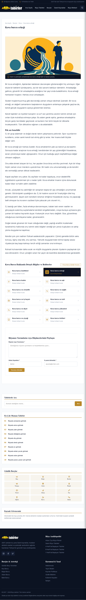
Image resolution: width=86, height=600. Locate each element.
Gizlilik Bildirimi (50, 574)
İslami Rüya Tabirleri (52, 543)
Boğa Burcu (6, 572)
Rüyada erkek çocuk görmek (18, 451)
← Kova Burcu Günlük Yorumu (70, 265)
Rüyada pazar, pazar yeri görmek (19, 460)
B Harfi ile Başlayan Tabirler (55, 549)
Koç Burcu (5, 568)
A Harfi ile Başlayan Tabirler (55, 546)
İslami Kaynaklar (59, 8)
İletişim (48, 581)
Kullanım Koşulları (51, 578)
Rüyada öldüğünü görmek (17, 434)
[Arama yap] (82, 8)
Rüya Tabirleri (39, 8)
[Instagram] (3, 553)
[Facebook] (8, 553)
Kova (20, 23)
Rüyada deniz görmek (15, 442)
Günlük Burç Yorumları (9, 565)
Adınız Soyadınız (14, 360)
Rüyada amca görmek (15, 425)
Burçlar (49, 8)
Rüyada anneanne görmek (17, 421)
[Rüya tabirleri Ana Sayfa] (12, 7)
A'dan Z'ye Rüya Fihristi (53, 540)
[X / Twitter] (13, 553)
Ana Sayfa (28, 8)
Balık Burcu (5, 578)
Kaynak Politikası (51, 572)
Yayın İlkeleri (50, 568)
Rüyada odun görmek (15, 455)
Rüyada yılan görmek (15, 429)
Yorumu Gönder (16, 370)
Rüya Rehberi (72, 8)
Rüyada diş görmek (15, 438)
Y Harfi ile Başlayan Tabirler (55, 552)
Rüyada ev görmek (14, 447)
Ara (78, 403)
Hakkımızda (50, 565)
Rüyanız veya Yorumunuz (17, 342)
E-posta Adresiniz (50, 360)
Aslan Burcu (6, 574)
